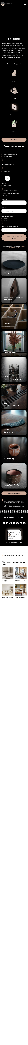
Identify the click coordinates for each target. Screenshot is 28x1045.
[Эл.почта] (7, 523)
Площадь (4, 174)
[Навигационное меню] (25, 4)
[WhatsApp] (10, 523)
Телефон (4, 207)
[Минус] (2, 178)
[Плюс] (12, 178)
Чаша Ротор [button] (9, 458)
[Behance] (24, 523)
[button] (14, 140)
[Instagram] (17, 523)
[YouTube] (21, 523)
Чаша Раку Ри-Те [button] (11, 485)
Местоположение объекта (9, 226)
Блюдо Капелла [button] (11, 273)
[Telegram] (14, 523)
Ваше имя (4, 199)
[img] (3, 4)
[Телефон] (4, 523)
